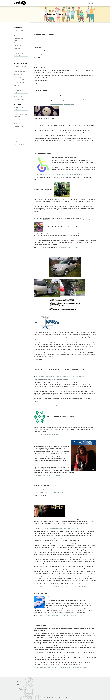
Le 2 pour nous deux (19, 82)
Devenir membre (18, 45)
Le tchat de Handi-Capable (20, 79)
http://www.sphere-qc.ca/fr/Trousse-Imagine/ (76, 362)
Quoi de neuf (17, 85)
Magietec (68, 697)
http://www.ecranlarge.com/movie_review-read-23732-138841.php (63, 528)
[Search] (95, 3)
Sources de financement (20, 51)
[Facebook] (89, 3)
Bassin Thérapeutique (19, 77)
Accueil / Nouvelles (18, 30)
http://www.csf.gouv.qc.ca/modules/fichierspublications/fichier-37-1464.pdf (55, 479)
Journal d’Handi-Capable (20, 66)
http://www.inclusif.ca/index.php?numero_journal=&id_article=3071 (53, 405)
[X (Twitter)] (92, 3)
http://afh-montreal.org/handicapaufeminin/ (48, 425)
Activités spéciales (18, 138)
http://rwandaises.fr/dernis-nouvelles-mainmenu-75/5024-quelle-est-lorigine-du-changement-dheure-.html (60, 147)
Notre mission (17, 33)
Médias (16, 141)
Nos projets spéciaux (19, 112)
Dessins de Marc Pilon (19, 71)
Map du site (23, 689)
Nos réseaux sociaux (19, 144)
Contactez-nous (53, 3)
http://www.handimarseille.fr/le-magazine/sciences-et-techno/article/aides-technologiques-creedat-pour (60, 174)
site (77, 95)
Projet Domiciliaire (18, 69)
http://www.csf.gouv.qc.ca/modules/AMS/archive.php (49, 475)
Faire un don (43, 3)
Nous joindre (17, 42)
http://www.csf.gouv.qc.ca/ (53, 468)
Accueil (34, 3)
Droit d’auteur (17, 58)
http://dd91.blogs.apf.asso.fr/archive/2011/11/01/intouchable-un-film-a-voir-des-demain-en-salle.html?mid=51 (62, 586)
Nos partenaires (18, 35)
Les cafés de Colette (19, 99)
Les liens (16, 136)
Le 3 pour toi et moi (19, 88)
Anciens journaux (18, 74)
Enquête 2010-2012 (19, 123)
